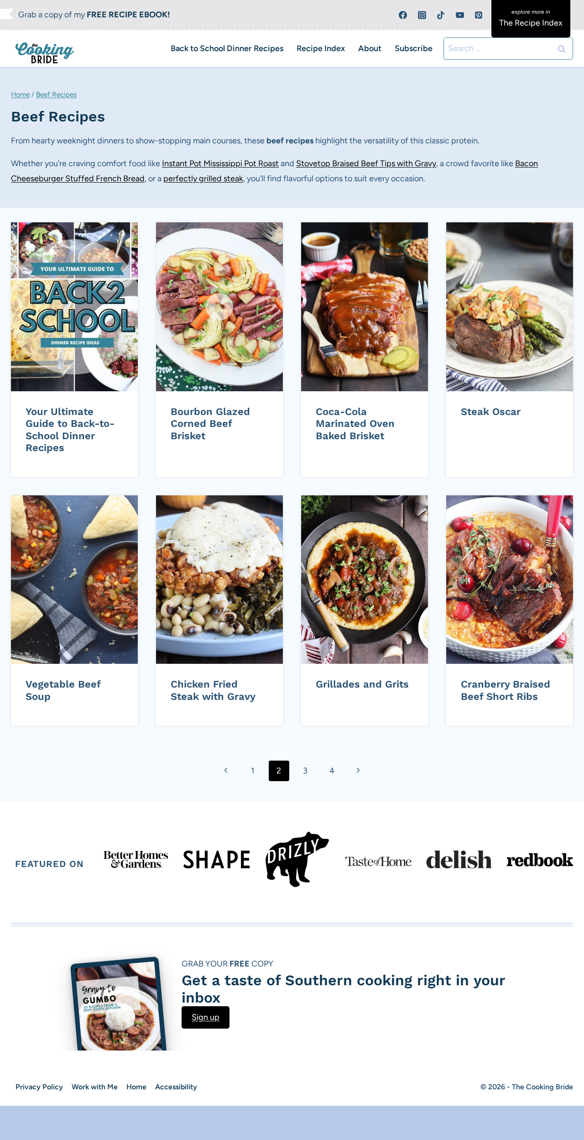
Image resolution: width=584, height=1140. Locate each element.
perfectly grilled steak (203, 178)
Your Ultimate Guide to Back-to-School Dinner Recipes (70, 429)
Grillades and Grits (362, 684)
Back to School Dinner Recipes (227, 48)
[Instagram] (422, 15)
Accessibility (176, 1086)
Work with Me (95, 1086)
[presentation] (74, 306)
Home (20, 94)
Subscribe (414, 48)
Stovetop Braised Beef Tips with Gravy (366, 163)
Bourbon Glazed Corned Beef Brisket (210, 423)
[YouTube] (460, 15)
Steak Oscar (491, 411)
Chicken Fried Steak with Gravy (213, 690)
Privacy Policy (39, 1086)
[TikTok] (441, 15)
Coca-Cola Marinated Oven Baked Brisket (355, 423)
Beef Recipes (56, 94)
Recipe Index (321, 48)
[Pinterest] (478, 15)
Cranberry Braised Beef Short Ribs (505, 690)
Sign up (205, 1017)
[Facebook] (403, 15)
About (369, 48)
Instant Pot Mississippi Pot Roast (220, 163)
